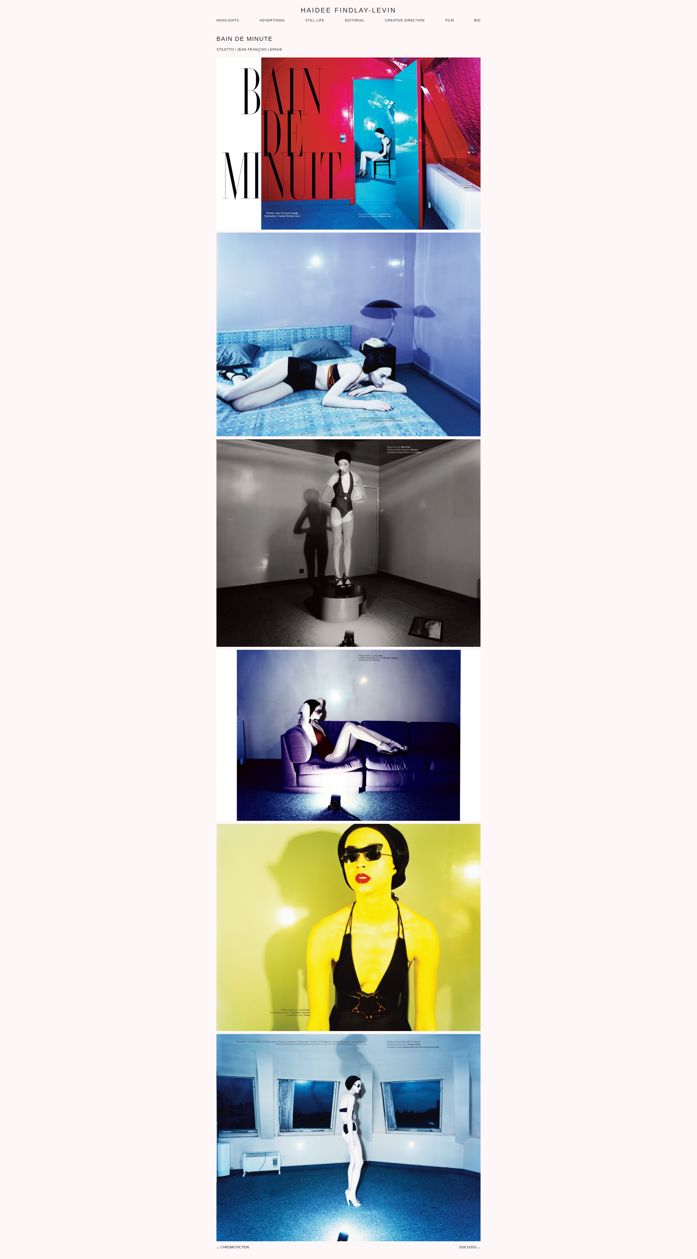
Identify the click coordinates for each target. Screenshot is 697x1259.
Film (449, 20)
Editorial (355, 20)
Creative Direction (405, 20)
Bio (477, 20)
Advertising (272, 20)
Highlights (227, 20)
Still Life (314, 20)
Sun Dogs (467, 1247)
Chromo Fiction (235, 1247)
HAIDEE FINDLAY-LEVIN (348, 10)
